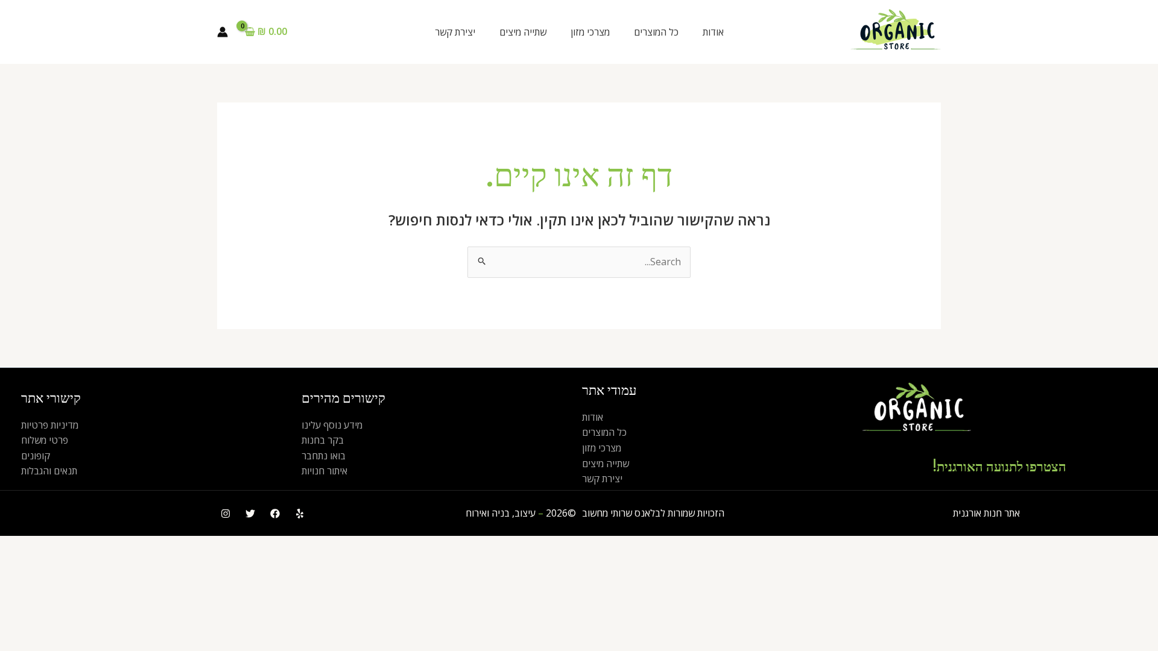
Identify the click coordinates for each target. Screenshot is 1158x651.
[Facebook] (275, 513)
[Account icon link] (222, 32)
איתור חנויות (324, 470)
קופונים (35, 455)
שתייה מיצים (522, 32)
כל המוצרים (656, 32)
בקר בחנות (323, 440)
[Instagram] (225, 513)
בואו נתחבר (324, 455)
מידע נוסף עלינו (332, 425)
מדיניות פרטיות (49, 425)
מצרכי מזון (590, 32)
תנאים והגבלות (49, 470)
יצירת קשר (455, 32)
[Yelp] (300, 513)
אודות (713, 32)
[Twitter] (250, 513)
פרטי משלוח (44, 440)
